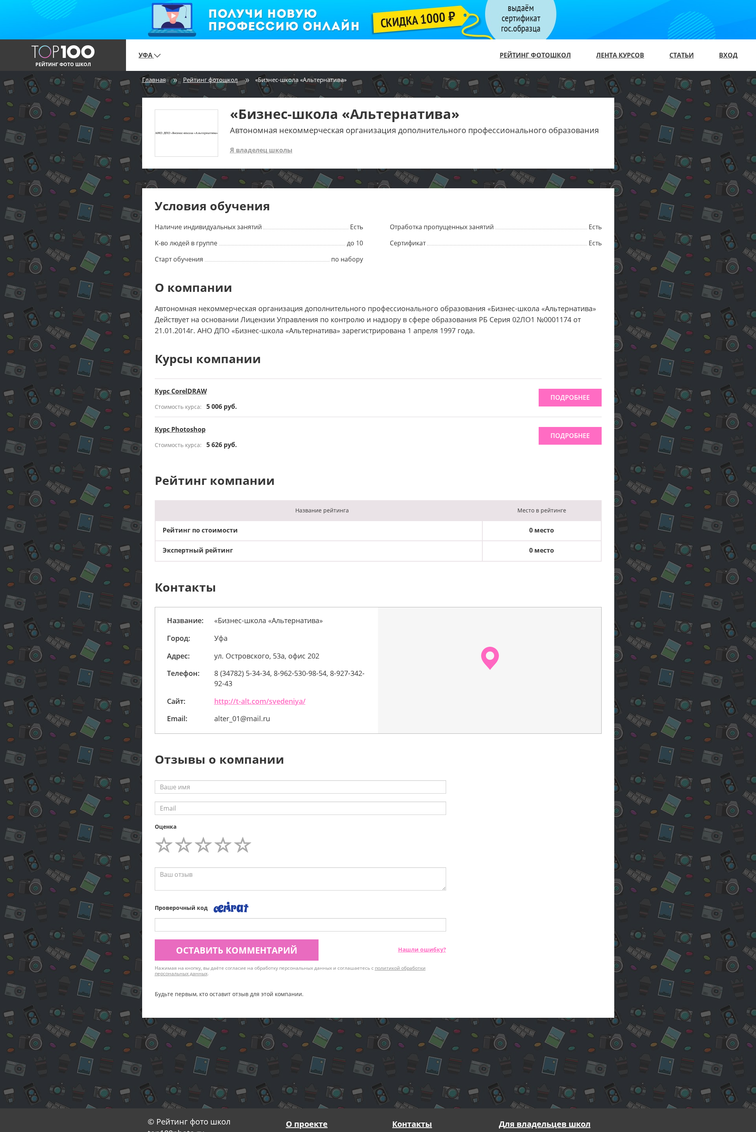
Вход (728, 55)
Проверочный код (181, 907)
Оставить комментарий (236, 950)
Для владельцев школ (545, 1124)
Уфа (146, 55)
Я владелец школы (261, 150)
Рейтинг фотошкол (535, 55)
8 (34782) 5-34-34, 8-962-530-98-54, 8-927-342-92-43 (289, 678)
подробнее (570, 397)
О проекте (307, 1124)
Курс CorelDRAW (181, 391)
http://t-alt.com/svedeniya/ (260, 701)
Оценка (165, 826)
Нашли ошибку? (422, 949)
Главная (154, 80)
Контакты (412, 1124)
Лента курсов (620, 55)
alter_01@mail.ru (242, 718)
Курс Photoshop (180, 429)
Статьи (681, 55)
